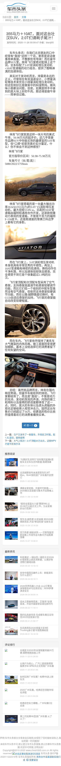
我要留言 (33, 759)
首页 (16, 16)
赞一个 (31, 425)
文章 (24, 16)
